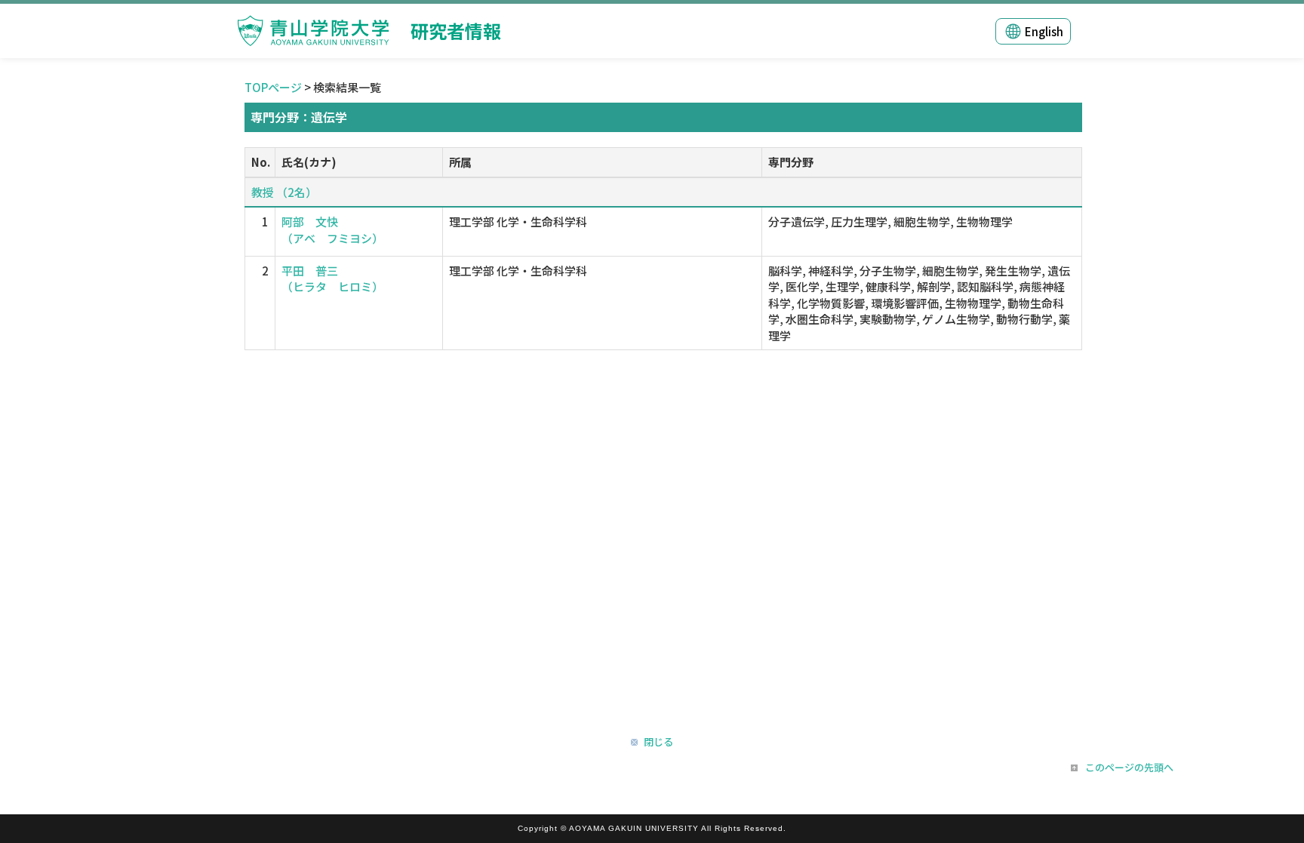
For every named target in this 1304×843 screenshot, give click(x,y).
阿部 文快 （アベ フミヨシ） (332, 229)
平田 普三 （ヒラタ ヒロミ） (332, 278)
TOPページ (273, 87)
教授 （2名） (284, 192)
